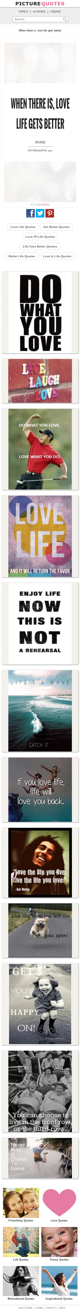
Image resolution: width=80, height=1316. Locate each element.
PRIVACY (51, 1308)
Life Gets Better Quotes (40, 246)
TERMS (39, 1308)
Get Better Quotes (56, 227)
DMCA (62, 1308)
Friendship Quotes (21, 1220)
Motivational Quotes (21, 1298)
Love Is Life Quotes (57, 256)
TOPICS (23, 11)
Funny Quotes (59, 1259)
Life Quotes (20, 1259)
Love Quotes (59, 1220)
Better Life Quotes (22, 256)
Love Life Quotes (23, 227)
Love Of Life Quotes (40, 236)
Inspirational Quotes (59, 1298)
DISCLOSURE (26, 1308)
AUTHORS (39, 11)
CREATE (55, 11)
